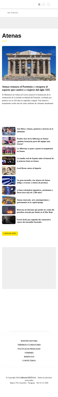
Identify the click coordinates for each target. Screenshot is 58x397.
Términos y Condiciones (29, 345)
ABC (7, 4)
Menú (54, 4)
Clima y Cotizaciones (35, 4)
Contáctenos (29, 361)
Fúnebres (29, 353)
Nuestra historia (29, 341)
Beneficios (29, 357)
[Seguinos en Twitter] (28, 386)
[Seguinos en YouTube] (31, 386)
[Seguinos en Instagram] (34, 386)
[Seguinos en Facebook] (25, 386)
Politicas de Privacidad (29, 349)
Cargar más (10, 233)
